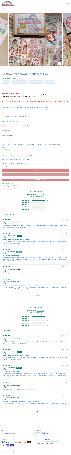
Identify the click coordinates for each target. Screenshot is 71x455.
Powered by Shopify (8, 451)
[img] (6, 219)
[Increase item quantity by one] (9, 151)
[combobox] (35, 8)
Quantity (4, 147)
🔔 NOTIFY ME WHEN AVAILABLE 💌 (35, 180)
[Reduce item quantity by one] (3, 151)
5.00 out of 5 (40, 195)
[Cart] (64, 3)
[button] (5, 183)
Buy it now (35, 175)
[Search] (67, 8)
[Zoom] (59, 63)
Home (3, 69)
